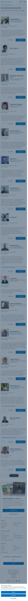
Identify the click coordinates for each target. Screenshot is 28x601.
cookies (5, 586)
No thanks (13, 595)
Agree (13, 592)
